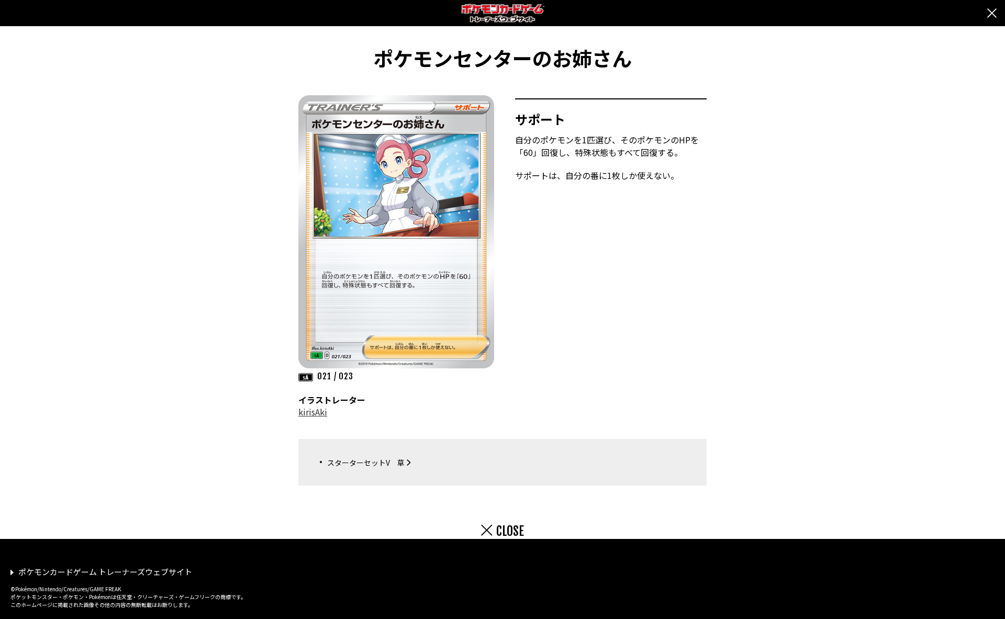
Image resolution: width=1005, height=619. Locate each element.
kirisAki (312, 412)
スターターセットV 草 (366, 462)
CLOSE (510, 531)
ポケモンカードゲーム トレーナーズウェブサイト (105, 571)
